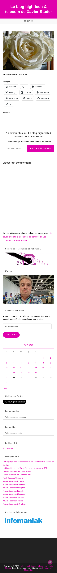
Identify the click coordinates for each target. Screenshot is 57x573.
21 (36, 372)
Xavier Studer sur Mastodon (14, 494)
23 (50, 372)
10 (6, 368)
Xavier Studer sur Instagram (14, 488)
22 (43, 372)
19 (21, 372)
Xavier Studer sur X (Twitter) (14, 504)
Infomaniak (47, 568)
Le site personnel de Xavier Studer (16, 475)
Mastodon (28, 570)
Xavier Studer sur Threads (13, 498)
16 (50, 368)
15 (43, 368)
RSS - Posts (8, 448)
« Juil (5, 388)
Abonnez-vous (40, 148)
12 (21, 368)
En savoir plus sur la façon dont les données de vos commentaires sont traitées (27, 237)
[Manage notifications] (50, 562)
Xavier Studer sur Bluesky (13, 481)
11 (14, 368)
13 (28, 368)
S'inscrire (11, 335)
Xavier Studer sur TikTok (13, 501)
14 (36, 368)
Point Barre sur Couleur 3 (13, 478)
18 (14, 372)
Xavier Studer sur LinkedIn (13, 491)
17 (6, 372)
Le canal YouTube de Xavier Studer (17, 472)
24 (6, 377)
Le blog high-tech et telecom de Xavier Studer (29, 567)
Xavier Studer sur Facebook (14, 484)
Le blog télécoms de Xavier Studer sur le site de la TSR (25, 468)
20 (28, 372)
